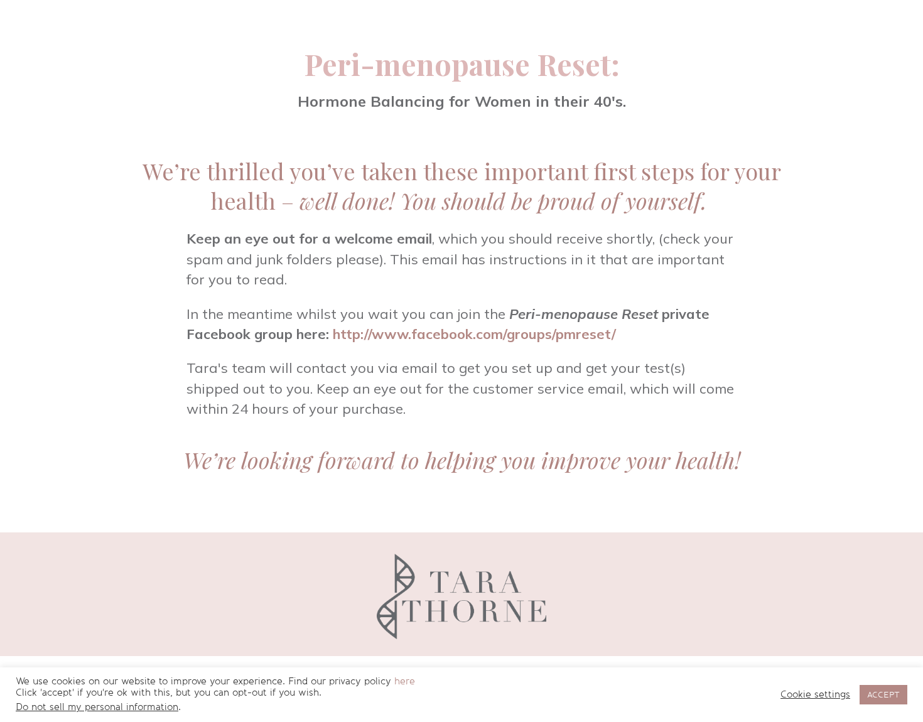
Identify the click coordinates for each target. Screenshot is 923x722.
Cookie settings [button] (815, 694)
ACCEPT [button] (883, 695)
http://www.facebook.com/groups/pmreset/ (474, 334)
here (404, 681)
